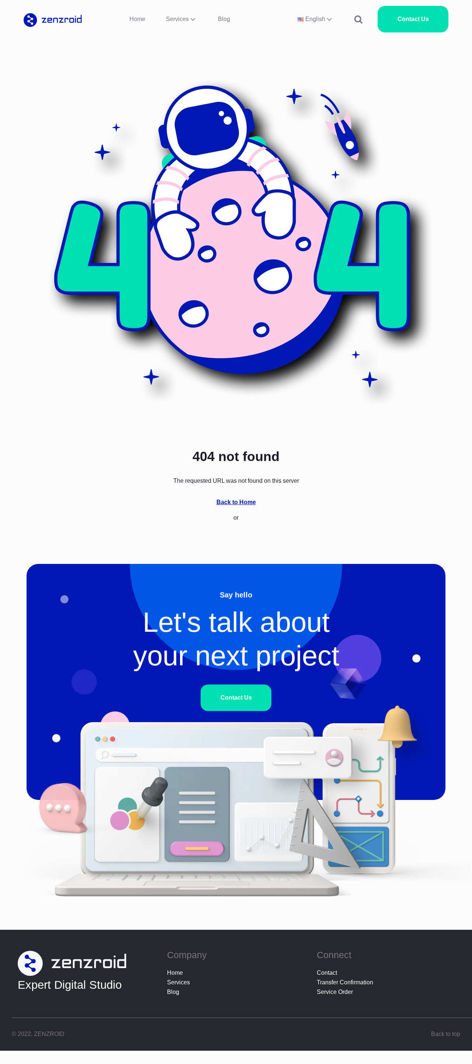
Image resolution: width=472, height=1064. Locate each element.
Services (177, 19)
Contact (327, 973)
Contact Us (413, 19)
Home (137, 19)
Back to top (445, 1034)
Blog (224, 19)
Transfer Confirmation (345, 982)
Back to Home (236, 502)
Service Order (335, 992)
